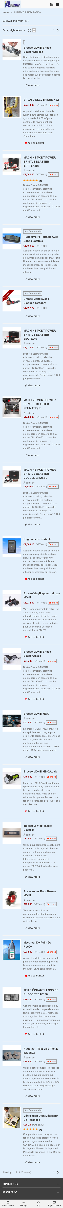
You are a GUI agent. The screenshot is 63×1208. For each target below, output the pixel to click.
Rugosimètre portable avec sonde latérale (41, 238)
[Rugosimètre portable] (12, 546)
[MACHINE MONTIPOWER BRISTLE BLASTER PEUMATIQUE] (12, 407)
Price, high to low (13, 30)
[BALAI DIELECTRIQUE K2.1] (12, 107)
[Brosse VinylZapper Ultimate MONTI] (12, 600)
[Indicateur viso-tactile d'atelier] (12, 833)
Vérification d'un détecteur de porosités (41, 1117)
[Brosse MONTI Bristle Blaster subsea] (12, 49)
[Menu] (57, 4)
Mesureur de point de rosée (37, 944)
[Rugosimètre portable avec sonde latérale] (12, 238)
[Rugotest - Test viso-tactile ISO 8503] (12, 1056)
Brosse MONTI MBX (36, 713)
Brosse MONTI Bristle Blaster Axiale (37, 653)
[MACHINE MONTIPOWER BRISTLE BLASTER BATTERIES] (12, 164)
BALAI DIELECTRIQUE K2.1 (41, 99)
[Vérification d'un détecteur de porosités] (12, 1117)
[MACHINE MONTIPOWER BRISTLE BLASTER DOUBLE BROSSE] (12, 477)
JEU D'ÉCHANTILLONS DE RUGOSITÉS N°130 (41, 992)
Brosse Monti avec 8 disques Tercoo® (37, 300)
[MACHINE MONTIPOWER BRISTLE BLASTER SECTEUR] (12, 337)
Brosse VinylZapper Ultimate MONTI (42, 595)
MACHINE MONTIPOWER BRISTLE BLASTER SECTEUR (40, 334)
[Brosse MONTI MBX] (12, 721)
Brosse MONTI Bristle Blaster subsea (37, 49)
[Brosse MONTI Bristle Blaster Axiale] (12, 659)
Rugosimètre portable (37, 539)
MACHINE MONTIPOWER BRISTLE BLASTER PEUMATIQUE (40, 404)
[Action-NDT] (13, 4)
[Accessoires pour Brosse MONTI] (12, 898)
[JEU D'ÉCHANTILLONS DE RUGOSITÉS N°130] (12, 997)
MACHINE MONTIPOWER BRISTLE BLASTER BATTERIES (40, 161)
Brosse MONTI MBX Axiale (40, 771)
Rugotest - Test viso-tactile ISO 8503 (41, 1050)
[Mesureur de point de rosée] (12, 949)
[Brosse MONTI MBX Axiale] (12, 778)
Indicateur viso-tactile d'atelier (38, 827)
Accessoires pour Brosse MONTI (40, 893)
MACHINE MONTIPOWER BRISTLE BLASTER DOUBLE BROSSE (40, 473)
